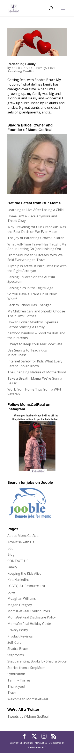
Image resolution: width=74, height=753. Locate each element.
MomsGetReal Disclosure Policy (31, 617)
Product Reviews (20, 636)
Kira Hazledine (18, 579)
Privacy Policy (17, 630)
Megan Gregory (19, 605)
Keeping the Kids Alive (24, 573)
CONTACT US (17, 561)
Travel (12, 692)
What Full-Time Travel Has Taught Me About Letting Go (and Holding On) (36, 246)
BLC (10, 548)
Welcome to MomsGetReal (27, 699)
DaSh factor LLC (37, 747)
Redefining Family (21, 64)
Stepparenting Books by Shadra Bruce (37, 661)
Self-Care (14, 642)
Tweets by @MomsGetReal (28, 716)
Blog (11, 554)
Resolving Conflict (21, 71)
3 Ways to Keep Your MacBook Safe (34, 344)
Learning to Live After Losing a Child (35, 209)
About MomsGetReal (23, 535)
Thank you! (16, 686)
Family (41, 68)
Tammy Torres (18, 680)
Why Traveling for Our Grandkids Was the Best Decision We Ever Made (36, 229)
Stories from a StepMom (26, 667)
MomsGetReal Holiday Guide (29, 623)
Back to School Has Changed (29, 305)
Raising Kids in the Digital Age (30, 288)
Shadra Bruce (22, 68)
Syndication (16, 674)
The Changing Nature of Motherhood (36, 372)
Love (52, 68)
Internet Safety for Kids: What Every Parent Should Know (34, 363)
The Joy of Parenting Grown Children (35, 238)
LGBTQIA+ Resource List (26, 586)
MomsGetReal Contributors (28, 611)
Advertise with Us (20, 542)
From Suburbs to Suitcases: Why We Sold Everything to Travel (35, 257)
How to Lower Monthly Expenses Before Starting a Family (32, 324)
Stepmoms (15, 655)
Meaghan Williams (21, 598)
